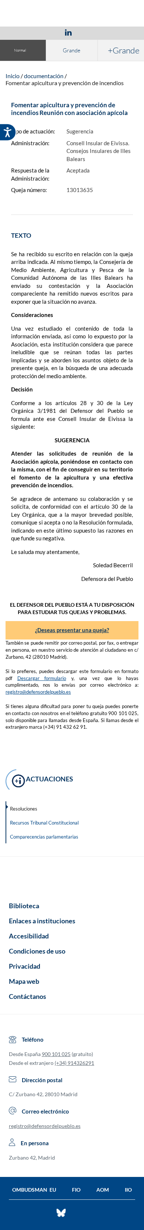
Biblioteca (24, 906)
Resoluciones (23, 809)
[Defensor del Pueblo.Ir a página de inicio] (72, 876)
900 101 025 (56, 1054)
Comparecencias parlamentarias (44, 837)
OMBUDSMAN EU (34, 1190)
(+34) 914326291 (74, 1063)
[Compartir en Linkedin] (68, 32)
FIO (76, 1190)
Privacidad (24, 966)
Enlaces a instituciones (42, 921)
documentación (44, 75)
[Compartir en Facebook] (25, 32)
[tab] (25, 32)
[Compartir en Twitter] (46, 32)
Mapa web (24, 981)
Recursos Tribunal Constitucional (44, 823)
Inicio (13, 75)
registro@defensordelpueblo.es (38, 692)
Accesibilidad (29, 936)
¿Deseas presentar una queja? (72, 630)
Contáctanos (27, 996)
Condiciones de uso (37, 951)
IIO (128, 1190)
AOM (102, 1190)
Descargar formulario (41, 678)
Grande (71, 50)
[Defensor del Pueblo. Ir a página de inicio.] (72, 14)
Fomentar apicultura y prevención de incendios (65, 82)
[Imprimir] (113, 32)
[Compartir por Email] (90, 32)
